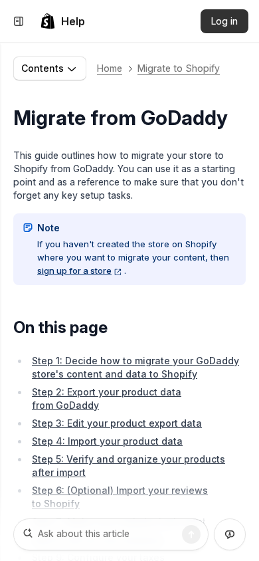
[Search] (191, 534)
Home (109, 68)
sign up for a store (74, 270)
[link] (62, 21)
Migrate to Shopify (178, 68)
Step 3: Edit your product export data (117, 423)
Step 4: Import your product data (107, 441)
